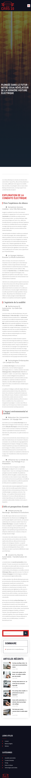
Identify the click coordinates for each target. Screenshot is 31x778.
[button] (28, 5)
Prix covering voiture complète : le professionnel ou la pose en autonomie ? (19, 692)
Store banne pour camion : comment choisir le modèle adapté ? (19, 711)
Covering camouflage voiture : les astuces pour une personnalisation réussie (19, 665)
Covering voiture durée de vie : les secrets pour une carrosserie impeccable (19, 683)
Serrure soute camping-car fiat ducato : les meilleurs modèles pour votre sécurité (19, 674)
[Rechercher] (25, 633)
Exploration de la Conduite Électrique (15, 649)
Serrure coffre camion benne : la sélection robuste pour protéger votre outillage (19, 702)
